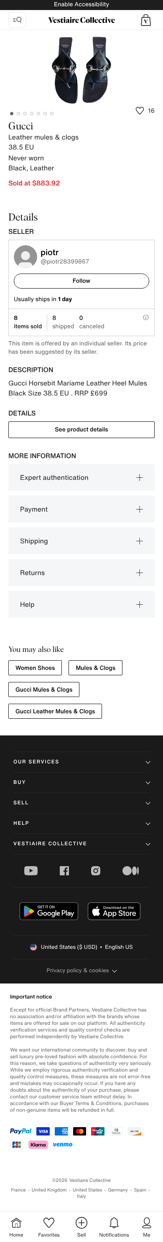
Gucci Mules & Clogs (43, 689)
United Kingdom (49, 1190)
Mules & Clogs (95, 668)
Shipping (34, 541)
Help (27, 604)
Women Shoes (35, 668)
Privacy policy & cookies (78, 970)
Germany (118, 1190)
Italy (81, 1196)
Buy (19, 782)
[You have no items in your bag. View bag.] (146, 20)
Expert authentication (54, 477)
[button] (146, 20)
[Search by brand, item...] (17, 20)
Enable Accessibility (81, 4)
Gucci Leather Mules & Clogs (55, 711)
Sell (21, 802)
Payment (34, 509)
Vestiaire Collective (50, 843)
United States (87, 1190)
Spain (140, 1190)
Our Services (36, 761)
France (18, 1190)
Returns (32, 573)
